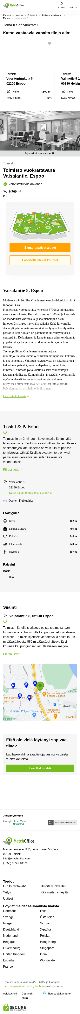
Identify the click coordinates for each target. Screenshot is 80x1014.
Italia (43, 911)
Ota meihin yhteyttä (54, 892)
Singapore (47, 948)
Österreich (47, 917)
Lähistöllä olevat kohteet (40, 260)
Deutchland (11, 929)
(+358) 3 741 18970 (15, 863)
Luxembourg (11, 948)
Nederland (10, 935)
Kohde (19, 15)
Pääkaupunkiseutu (52, 15)
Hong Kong (48, 941)
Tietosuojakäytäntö (14, 986)
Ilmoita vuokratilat (53, 886)
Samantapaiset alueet (40, 247)
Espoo (6, 18)
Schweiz (46, 923)
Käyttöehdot (37, 986)
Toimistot (32, 15)
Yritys (7, 892)
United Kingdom (14, 954)
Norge (7, 923)
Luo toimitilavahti (14, 886)
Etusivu (7, 15)
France (8, 966)
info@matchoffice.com (16, 858)
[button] (51, 43)
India (43, 954)
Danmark (9, 911)
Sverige (8, 917)
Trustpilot (8, 798)
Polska (45, 935)
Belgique (9, 941)
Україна (45, 929)
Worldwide (47, 960)
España (8, 960)
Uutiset (8, 898)
